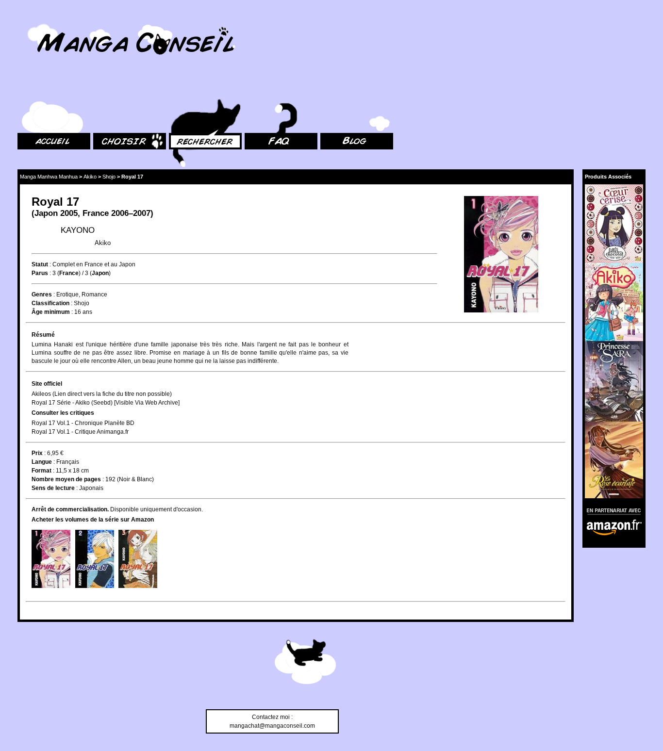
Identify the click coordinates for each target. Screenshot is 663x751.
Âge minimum (51, 312)
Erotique (67, 294)
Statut (40, 264)
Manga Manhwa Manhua (49, 177)
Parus (40, 273)
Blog (326, 87)
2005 (69, 213)
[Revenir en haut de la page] (305, 663)
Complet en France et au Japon (93, 264)
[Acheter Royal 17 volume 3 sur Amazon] (137, 559)
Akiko (90, 177)
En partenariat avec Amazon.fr (610, 510)
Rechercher (184, 87)
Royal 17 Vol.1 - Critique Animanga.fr (80, 431)
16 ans (83, 312)
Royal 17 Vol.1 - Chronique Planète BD (83, 423)
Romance (94, 294)
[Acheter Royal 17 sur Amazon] (501, 255)
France (96, 213)
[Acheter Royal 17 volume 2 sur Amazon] (94, 559)
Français (67, 461)
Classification (50, 303)
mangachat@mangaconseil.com (272, 725)
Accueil (27, 87)
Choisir (102, 87)
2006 (120, 213)
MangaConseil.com (43, 20)
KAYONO (78, 230)
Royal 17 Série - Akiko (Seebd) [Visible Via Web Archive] (106, 402)
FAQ (250, 87)
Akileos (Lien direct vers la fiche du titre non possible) (102, 394)
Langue (42, 461)
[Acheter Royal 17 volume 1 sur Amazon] (51, 559)
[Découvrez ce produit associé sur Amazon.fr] (614, 223)
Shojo (109, 177)
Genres (42, 294)
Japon (46, 213)
